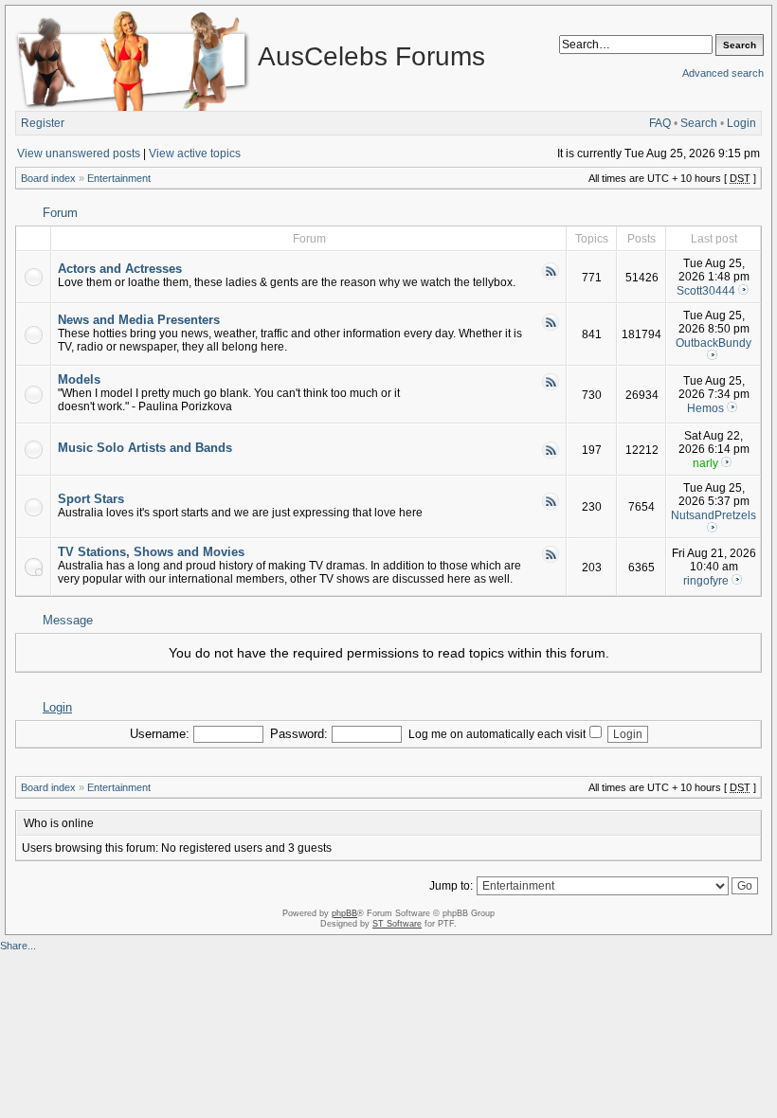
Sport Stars (91, 499)
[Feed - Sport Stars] (550, 507)
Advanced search (723, 73)
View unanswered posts (78, 153)
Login (741, 123)
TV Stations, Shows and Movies (151, 552)
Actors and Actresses (120, 268)
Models (79, 379)
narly (705, 463)
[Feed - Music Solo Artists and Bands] (550, 455)
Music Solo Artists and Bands (145, 448)
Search (698, 123)
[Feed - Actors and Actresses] (550, 276)
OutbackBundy (713, 343)
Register (42, 123)
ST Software (397, 924)
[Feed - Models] (550, 387)
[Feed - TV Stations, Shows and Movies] (550, 560)
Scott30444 (706, 291)
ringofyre (706, 580)
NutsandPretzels (713, 515)
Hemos (705, 408)
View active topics (195, 153)
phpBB (344, 913)
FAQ (660, 123)
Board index (48, 178)
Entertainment (119, 178)
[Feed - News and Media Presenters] (550, 328)
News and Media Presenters (139, 320)
